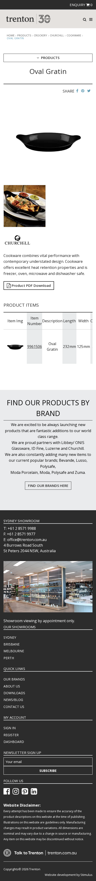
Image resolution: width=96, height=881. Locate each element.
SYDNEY (9, 637)
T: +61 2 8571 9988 (19, 528)
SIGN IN (9, 728)
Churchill (57, 35)
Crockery (40, 35)
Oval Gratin (15, 38)
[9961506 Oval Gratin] (15, 346)
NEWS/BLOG (13, 699)
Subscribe (48, 770)
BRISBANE (11, 644)
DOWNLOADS (14, 693)
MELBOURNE (13, 651)
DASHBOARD (13, 741)
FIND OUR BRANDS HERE (48, 485)
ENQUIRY (81, 4)
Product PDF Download (31, 285)
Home (10, 35)
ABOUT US (11, 686)
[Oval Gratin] (48, 139)
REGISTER (11, 735)
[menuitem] (48, 637)
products (24, 35)
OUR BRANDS (14, 679)
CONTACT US (13, 706)
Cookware (74, 35)
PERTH (8, 658)
